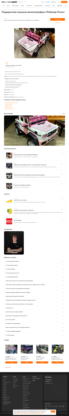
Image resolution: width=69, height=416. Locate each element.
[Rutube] (49, 406)
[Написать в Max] (48, 2)
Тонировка (24, 397)
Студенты (4, 385)
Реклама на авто (25, 405)
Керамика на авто (8, 105)
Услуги (24, 376)
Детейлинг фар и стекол (26, 393)
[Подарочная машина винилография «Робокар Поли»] (34, 43)
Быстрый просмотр (11, 352)
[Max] (63, 406)
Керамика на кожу (8, 107)
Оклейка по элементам (26, 383)
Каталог (14, 376)
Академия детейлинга (26, 407)
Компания (5, 376)
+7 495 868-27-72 (48, 379)
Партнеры (4, 389)
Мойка (24, 402)
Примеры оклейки (36, 378)
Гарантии (4, 392)
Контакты (34, 376)
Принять (53, 411)
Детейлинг (14, 382)
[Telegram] (54, 406)
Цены (34, 380)
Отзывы (4, 380)
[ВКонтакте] (46, 406)
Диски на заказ (25, 409)
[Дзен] (61, 406)
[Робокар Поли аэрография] (34, 130)
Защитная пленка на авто (10, 108)
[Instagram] (51, 406)
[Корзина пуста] (58, 2)
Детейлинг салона (26, 385)
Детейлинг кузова (25, 386)
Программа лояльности (7, 382)
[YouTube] (56, 406)
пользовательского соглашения (39, 412)
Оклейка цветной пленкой (27, 381)
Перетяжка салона (26, 388)
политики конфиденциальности (25, 412)
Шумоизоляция (15, 385)
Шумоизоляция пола (9, 104)
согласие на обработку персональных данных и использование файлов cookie (29, 413)
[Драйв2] (46, 409)
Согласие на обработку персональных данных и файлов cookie (7, 402)
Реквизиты (5, 394)
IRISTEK (14, 387)
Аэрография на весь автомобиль (11, 102)
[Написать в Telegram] (46, 2)
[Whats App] (58, 406)
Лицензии (4, 387)
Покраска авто (25, 390)
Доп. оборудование (26, 400)
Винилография (15, 380)
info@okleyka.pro (47, 381)
